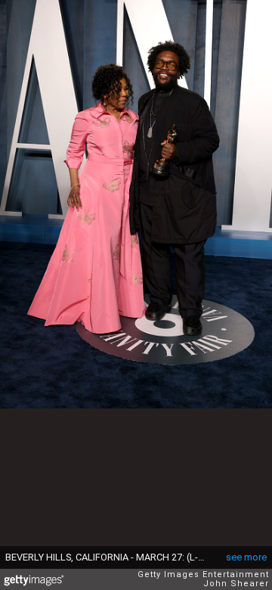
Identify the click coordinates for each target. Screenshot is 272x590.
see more (246, 557)
